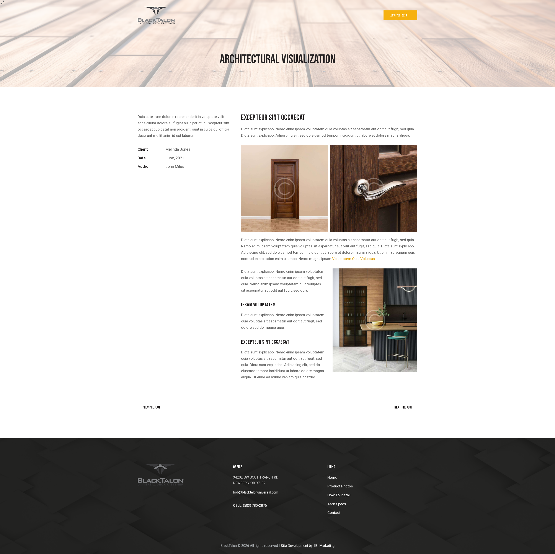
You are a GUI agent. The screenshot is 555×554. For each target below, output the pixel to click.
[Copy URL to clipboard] (170, 180)
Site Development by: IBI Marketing (308, 546)
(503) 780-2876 (255, 505)
